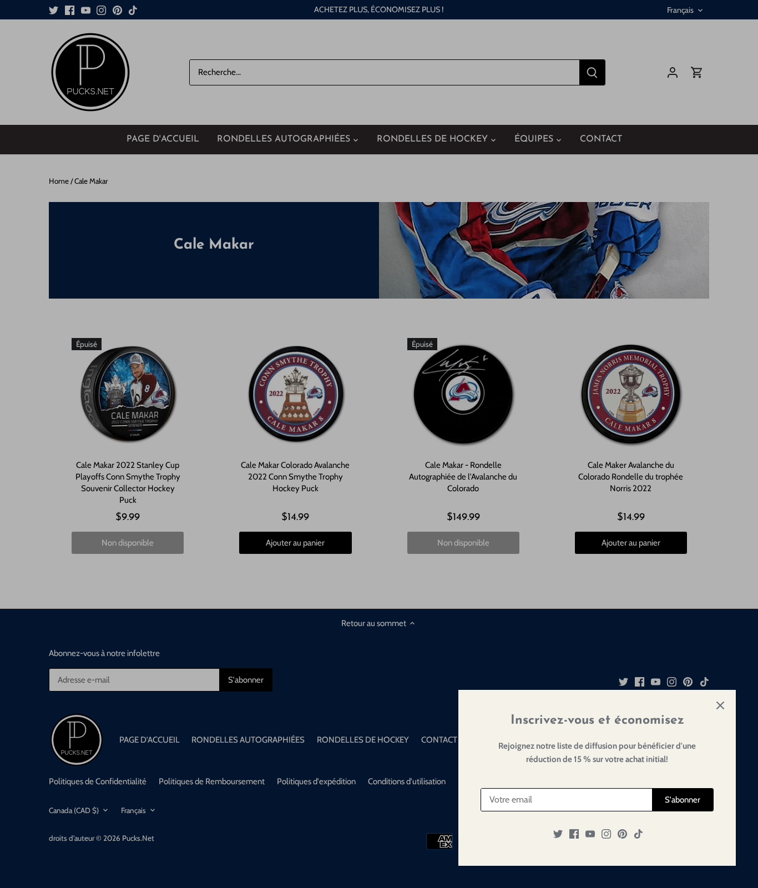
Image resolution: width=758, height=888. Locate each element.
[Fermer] (720, 705)
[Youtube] (590, 834)
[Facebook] (574, 834)
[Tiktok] (638, 834)
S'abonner (682, 800)
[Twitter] (558, 834)
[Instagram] (606, 834)
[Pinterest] (622, 834)
